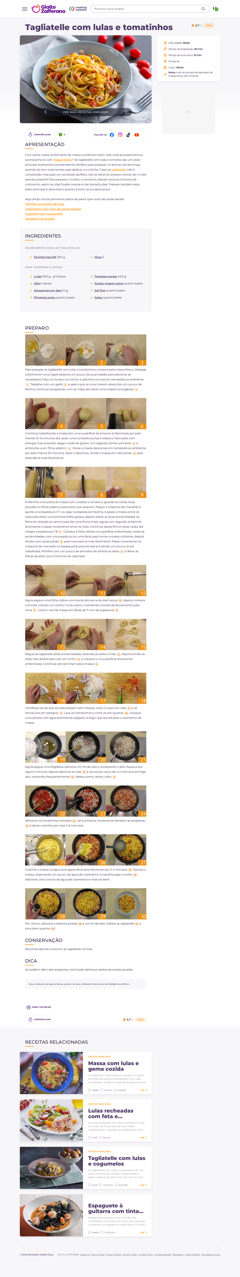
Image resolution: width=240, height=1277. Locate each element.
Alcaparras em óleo (48, 290)
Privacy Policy (130, 1254)
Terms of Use (98, 1254)
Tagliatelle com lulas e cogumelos (116, 1161)
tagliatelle (118, 169)
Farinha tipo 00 (45, 257)
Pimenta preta (44, 297)
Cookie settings (163, 1254)
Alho (37, 283)
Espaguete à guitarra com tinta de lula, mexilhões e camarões (116, 1208)
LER (142, 1090)
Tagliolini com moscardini (44, 214)
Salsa (98, 297)
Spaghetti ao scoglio (40, 219)
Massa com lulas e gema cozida (113, 1066)
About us (85, 1254)
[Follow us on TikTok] (129, 135)
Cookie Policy (146, 1254)
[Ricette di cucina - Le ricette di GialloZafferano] (215, 9)
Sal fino (100, 290)
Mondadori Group (210, 1254)
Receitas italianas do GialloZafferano (59, 8)
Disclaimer (178, 1254)
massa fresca (62, 159)
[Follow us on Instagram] (120, 135)
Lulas (38, 276)
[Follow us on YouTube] (137, 135)
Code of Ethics (192, 1254)
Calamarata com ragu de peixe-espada (53, 209)
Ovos (98, 257)
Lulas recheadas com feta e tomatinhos (110, 1113)
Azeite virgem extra (109, 283)
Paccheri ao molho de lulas (44, 204)
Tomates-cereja (106, 276)
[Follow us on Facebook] (112, 135)
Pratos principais (99, 1056)
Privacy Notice (113, 1254)
